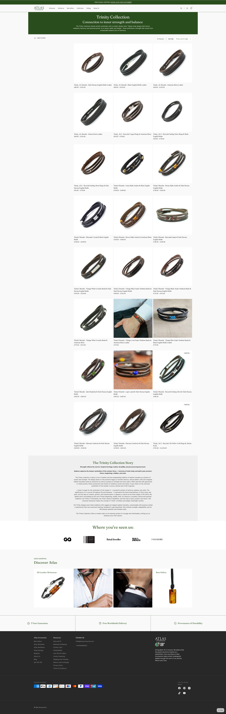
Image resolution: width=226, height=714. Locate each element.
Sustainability (57, 650)
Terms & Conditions (59, 668)
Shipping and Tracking (60, 659)
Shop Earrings (38, 650)
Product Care (57, 647)
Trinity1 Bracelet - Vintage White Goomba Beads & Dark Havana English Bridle (92, 290)
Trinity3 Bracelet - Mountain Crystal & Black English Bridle (91, 238)
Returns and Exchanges (61, 662)
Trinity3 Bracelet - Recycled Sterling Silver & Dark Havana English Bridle (172, 393)
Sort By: (171, 39)
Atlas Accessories (41, 707)
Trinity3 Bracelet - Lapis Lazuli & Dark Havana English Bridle (132, 393)
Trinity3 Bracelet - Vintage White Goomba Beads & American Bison (90, 341)
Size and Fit (57, 641)
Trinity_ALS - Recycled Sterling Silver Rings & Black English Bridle (170, 135)
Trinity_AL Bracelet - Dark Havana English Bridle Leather (93, 85)
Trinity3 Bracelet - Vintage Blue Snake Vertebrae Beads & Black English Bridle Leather (171, 341)
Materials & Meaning (60, 644)
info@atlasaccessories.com (84, 641)
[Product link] (93, 67)
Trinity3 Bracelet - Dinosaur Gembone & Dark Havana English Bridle (91, 444)
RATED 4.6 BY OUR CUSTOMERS (121, 2)
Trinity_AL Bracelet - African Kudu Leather (88, 134)
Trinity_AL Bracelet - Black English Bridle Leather (130, 85)
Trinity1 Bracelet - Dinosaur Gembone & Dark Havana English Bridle (131, 444)
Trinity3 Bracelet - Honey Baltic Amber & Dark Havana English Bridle (171, 187)
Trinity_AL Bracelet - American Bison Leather (168, 85)
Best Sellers (38, 641)
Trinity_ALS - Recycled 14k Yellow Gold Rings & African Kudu (172, 444)
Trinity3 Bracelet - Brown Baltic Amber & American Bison (133, 237)
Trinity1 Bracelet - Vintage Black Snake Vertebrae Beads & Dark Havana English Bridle (133, 290)
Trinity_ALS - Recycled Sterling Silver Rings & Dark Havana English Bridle (91, 187)
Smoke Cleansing (59, 656)
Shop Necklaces (39, 647)
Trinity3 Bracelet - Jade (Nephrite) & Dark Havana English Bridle (93, 393)
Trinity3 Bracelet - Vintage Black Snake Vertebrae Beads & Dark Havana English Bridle (172, 290)
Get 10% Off (38, 662)
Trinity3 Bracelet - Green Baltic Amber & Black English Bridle (132, 187)
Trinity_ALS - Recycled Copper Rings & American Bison (132, 134)
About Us (37, 656)
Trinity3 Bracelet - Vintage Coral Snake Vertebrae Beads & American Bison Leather (132, 341)
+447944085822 (81, 645)
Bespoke (37, 653)
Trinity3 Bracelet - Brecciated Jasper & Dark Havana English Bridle (170, 238)
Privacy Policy (58, 665)
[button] (181, 8)
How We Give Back (59, 653)
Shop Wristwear (39, 644)
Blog (35, 659)
